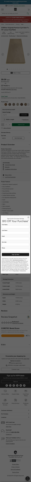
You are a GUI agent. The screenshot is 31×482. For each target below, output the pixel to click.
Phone (3, 248)
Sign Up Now (15, 254)
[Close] (28, 217)
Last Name (4, 230)
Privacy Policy (16, 270)
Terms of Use (23, 270)
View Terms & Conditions (18, 260)
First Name (4, 224)
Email (3, 236)
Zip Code (4, 242)
